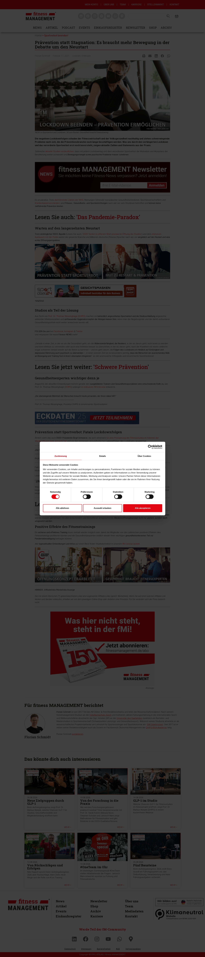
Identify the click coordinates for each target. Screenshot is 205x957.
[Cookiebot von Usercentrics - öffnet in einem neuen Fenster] (150, 447)
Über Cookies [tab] (144, 456)
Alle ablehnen (62, 508)
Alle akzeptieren (142, 508)
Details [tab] (102, 456)
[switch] (87, 496)
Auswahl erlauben (102, 508)
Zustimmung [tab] (61, 456)
